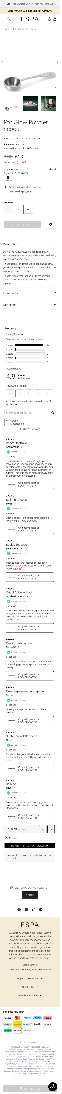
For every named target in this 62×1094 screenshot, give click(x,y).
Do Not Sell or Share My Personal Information (30, 969)
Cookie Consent (30, 965)
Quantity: (9, 202)
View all (52, 169)
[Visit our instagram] (26, 909)
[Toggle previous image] (2, 62)
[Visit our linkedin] (40, 909)
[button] (52, 1086)
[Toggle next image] (57, 62)
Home (6, 29)
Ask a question (31, 148)
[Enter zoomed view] (54, 86)
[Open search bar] (9, 19)
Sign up (30, 895)
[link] (49, 19)
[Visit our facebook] (19, 909)
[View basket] (55, 19)
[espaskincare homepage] (30, 19)
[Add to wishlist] (50, 224)
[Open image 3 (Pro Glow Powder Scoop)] (48, 103)
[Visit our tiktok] (33, 909)
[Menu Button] (3, 19)
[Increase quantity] (28, 209)
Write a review (12, 148)
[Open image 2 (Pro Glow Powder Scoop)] (30, 103)
